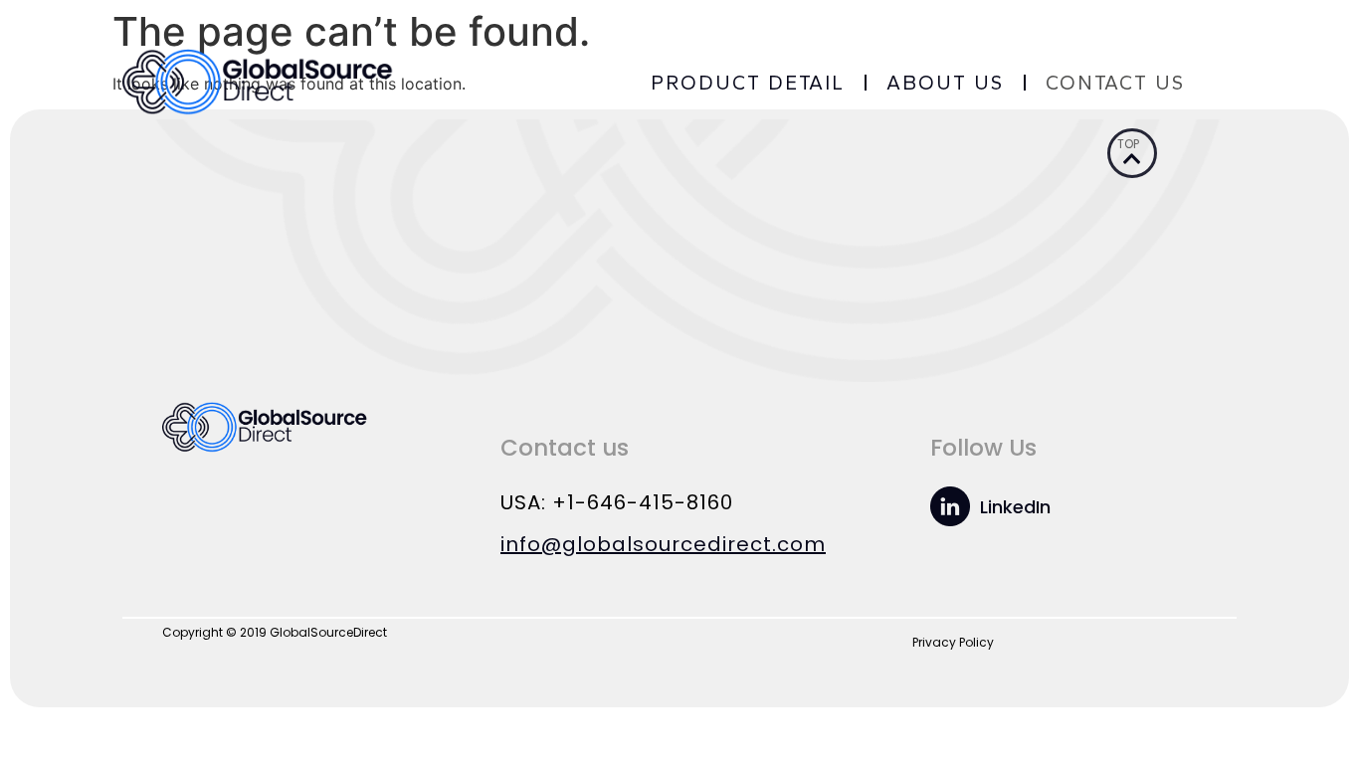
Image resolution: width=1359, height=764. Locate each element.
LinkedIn (1015, 506)
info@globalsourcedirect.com (663, 544)
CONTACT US (1115, 83)
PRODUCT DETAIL (748, 83)
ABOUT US (945, 83)
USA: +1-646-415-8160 (616, 502)
